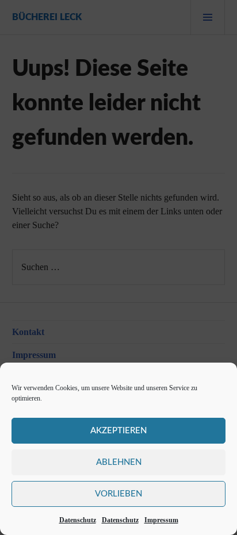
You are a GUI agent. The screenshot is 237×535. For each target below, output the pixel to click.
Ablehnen (119, 462)
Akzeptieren (118, 430)
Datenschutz (77, 520)
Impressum (161, 520)
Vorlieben (118, 494)
